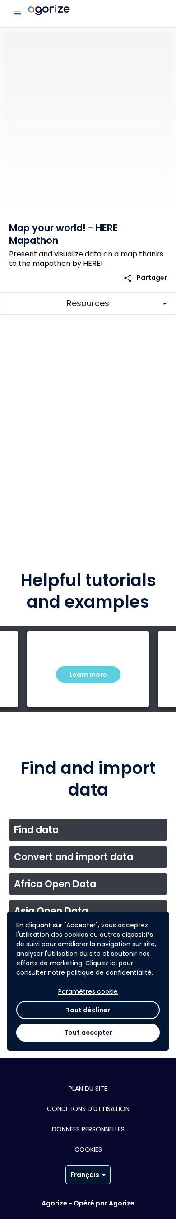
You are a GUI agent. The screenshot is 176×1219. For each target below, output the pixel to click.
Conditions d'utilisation (88, 1108)
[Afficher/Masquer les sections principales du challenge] (88, 303)
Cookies (88, 1149)
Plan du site (88, 1088)
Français (84, 1174)
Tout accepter (88, 1032)
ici (113, 963)
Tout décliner (88, 1009)
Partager (145, 278)
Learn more (88, 674)
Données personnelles (88, 1129)
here (156, 507)
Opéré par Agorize (104, 1203)
